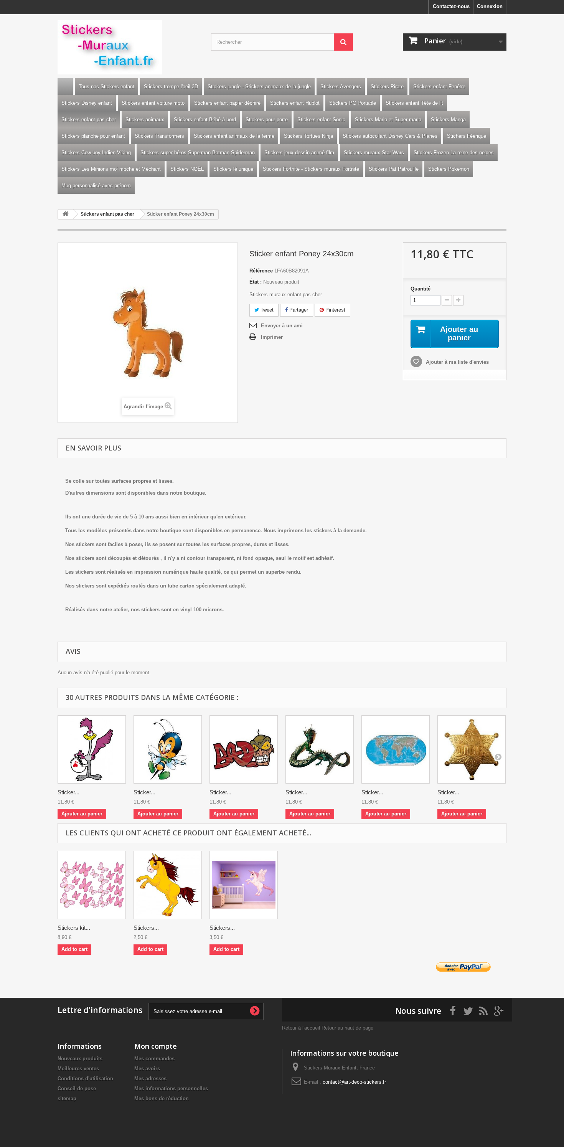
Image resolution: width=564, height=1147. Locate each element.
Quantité (420, 289)
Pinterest (334, 310)
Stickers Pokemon (448, 169)
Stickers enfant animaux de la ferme (234, 136)
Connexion (490, 6)
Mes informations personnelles (171, 1088)
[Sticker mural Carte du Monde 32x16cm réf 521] (395, 749)
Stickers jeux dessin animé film (299, 152)
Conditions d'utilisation (85, 1078)
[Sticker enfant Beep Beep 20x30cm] (92, 749)
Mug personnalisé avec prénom (96, 185)
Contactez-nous (451, 6)
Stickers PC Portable (352, 103)
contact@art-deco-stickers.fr (354, 1082)
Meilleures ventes (78, 1068)
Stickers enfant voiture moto (153, 103)
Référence (261, 271)
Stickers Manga (448, 119)
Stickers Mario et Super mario (388, 119)
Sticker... (68, 792)
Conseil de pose (77, 1088)
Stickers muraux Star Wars (374, 152)
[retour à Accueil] (65, 214)
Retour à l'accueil (301, 1028)
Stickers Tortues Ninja (308, 136)
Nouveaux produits (80, 1058)
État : (255, 282)
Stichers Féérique (466, 136)
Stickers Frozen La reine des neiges (454, 152)
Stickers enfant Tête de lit (414, 103)
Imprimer (272, 337)
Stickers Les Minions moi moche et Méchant (111, 169)
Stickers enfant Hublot (295, 103)
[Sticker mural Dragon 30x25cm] (319, 749)
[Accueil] (65, 86)
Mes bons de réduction (161, 1098)
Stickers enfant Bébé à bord (205, 119)
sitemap (67, 1098)
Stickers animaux (144, 119)
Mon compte (155, 1046)
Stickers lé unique (233, 169)
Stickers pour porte (267, 119)
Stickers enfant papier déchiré (227, 103)
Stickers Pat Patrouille (394, 169)
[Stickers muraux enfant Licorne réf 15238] (243, 885)
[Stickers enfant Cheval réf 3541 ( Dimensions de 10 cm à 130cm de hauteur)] (168, 885)
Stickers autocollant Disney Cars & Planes (390, 136)
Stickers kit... (74, 927)
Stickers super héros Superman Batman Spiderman (197, 152)
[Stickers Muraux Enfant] (129, 47)
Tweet (266, 310)
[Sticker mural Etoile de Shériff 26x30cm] (471, 749)
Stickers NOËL (187, 169)
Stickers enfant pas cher (88, 119)
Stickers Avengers (340, 86)
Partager (298, 310)
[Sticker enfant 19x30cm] (168, 749)
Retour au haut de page (347, 1028)
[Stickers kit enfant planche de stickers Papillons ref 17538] (92, 885)
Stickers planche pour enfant (93, 136)
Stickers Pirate (387, 86)
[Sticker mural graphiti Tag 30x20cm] (243, 749)
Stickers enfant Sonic (321, 119)
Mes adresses (150, 1078)
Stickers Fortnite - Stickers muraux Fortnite (311, 169)
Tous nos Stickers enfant (106, 86)
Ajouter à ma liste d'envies (456, 362)
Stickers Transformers (159, 136)
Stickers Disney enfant (86, 103)
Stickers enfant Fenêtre (439, 86)
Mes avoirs (147, 1068)
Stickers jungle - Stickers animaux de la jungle (259, 86)
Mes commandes (154, 1058)
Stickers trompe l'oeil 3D (171, 86)
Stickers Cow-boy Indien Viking (96, 152)
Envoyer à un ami (282, 325)
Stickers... (146, 927)
